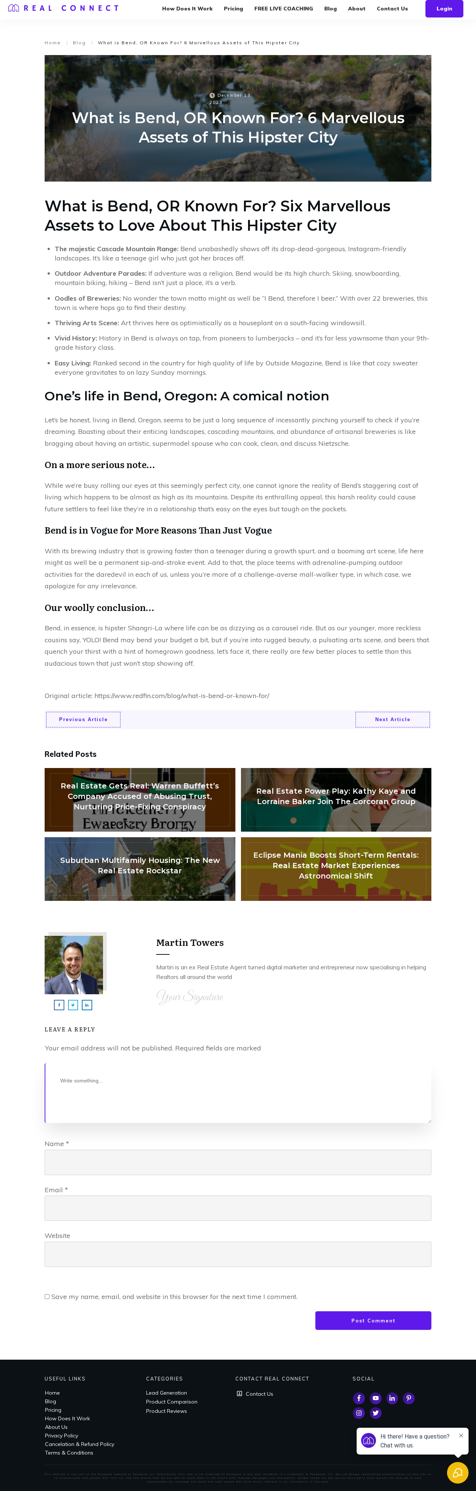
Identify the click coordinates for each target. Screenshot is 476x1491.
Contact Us (259, 1394)
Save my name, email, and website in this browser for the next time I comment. (174, 1296)
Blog (50, 1401)
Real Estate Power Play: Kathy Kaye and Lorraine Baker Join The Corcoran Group (336, 800)
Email (56, 1190)
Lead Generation (166, 1392)
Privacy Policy (61, 1435)
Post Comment (373, 1321)
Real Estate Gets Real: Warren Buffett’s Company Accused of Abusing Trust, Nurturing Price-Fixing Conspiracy (140, 800)
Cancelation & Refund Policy (79, 1444)
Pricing (53, 1410)
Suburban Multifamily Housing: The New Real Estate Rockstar (140, 869)
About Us (56, 1427)
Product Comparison (171, 1401)
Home (52, 1392)
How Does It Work (67, 1418)
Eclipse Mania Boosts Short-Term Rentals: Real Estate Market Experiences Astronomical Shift (336, 869)
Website (57, 1235)
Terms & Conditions (69, 1452)
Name (57, 1143)
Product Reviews (166, 1411)
